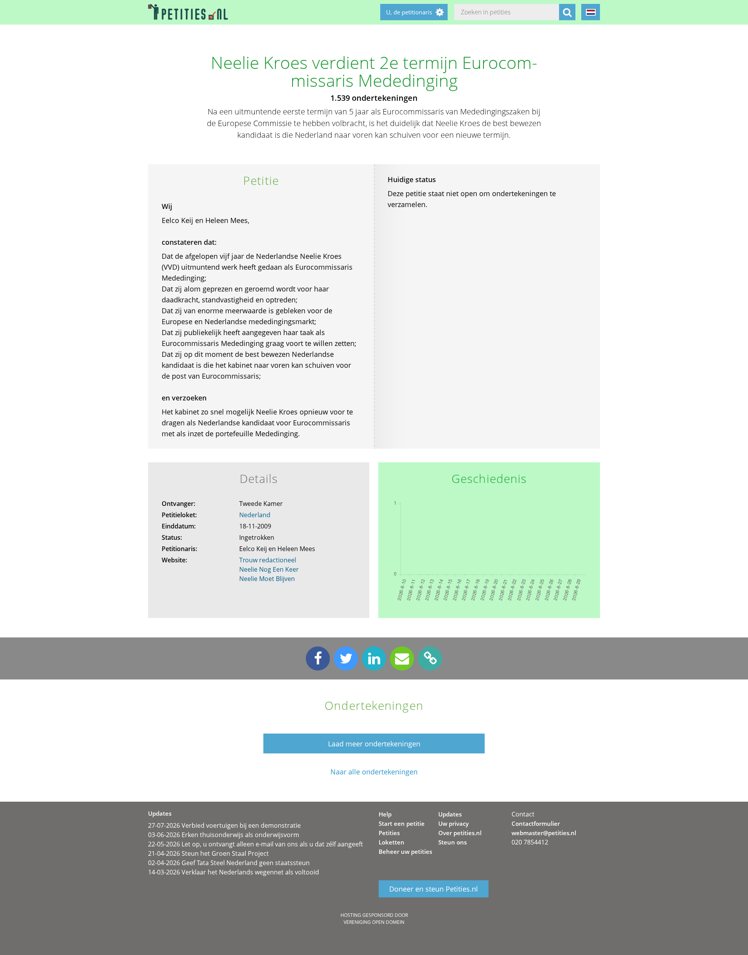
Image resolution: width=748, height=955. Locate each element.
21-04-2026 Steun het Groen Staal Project (208, 853)
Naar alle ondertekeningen (374, 772)
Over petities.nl (460, 833)
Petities (389, 833)
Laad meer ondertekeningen (374, 743)
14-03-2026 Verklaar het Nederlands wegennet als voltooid (233, 872)
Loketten (391, 842)
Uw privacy (453, 823)
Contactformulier (536, 823)
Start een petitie (402, 823)
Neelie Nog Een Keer (269, 569)
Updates (450, 814)
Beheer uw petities (405, 851)
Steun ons (452, 842)
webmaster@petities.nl (544, 833)
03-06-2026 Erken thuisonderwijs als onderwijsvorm (223, 834)
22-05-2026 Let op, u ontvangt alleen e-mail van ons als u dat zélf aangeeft (255, 844)
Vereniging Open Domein (374, 922)
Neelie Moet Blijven (267, 578)
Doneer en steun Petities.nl (433, 889)
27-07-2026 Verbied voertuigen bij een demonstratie (224, 825)
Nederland (254, 515)
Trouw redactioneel (267, 560)
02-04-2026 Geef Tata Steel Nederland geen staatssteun (229, 862)
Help (385, 814)
